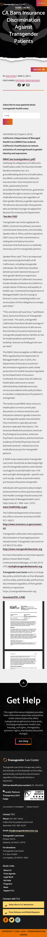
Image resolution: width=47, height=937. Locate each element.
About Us (7, 870)
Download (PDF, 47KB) (14, 597)
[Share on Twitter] (23, 85)
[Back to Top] (23, 683)
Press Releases (32, 80)
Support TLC (8, 890)
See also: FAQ (10, 216)
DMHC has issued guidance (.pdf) (19, 159)
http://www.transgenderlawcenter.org (22, 549)
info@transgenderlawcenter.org (23, 830)
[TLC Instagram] (18, 920)
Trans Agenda (9, 873)
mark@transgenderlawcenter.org (25, 566)
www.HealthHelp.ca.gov (15, 507)
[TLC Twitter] (12, 920)
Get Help (23, 741)
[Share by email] (27, 85)
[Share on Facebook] (19, 85)
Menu (42, 3)
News (27, 7)
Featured (20, 80)
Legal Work (8, 877)
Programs (7, 884)
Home (18, 7)
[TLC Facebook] (6, 920)
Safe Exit (37, 69)
